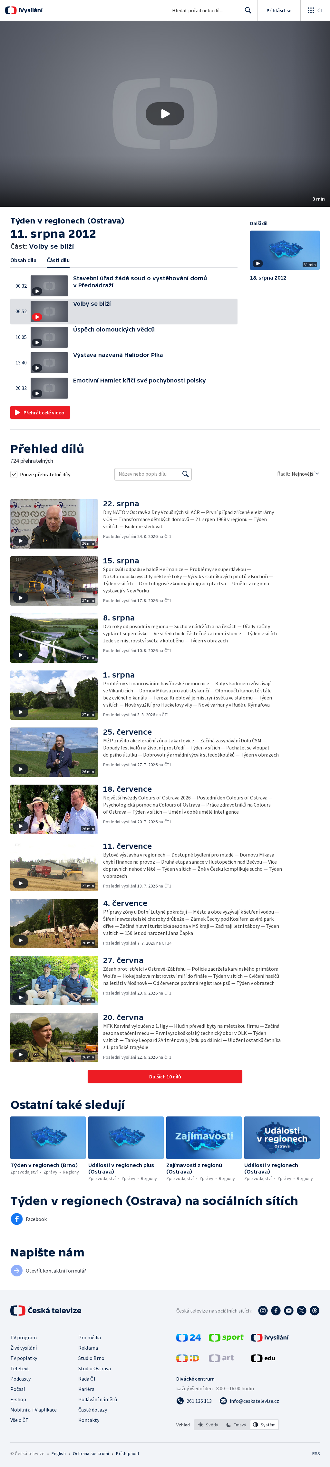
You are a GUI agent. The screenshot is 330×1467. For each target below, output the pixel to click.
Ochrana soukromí (91, 1453)
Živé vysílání (23, 1347)
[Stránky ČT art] (221, 1360)
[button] (165, 114)
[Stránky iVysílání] (270, 1339)
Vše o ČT (19, 1420)
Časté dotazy (92, 1409)
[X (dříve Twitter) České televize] (301, 1310)
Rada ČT (87, 1378)
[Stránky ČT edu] (263, 1360)
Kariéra (86, 1389)
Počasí (17, 1389)
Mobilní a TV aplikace (33, 1409)
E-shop (18, 1399)
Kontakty (88, 1420)
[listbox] (236, 1424)
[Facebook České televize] (276, 1310)
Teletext (19, 1368)
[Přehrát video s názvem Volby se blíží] (165, 113)
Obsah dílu (23, 260)
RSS (316, 1453)
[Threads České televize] (314, 1310)
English (58, 1453)
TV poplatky (23, 1358)
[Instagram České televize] (263, 1310)
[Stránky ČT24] (188, 1339)
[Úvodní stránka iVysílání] (29, 10)
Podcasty (20, 1378)
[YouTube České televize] (289, 1310)
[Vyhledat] (185, 474)
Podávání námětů (97, 1399)
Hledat (248, 10)
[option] (208, 1424)
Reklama (88, 1347)
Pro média (89, 1337)
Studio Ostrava (94, 1368)
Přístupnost (127, 1453)
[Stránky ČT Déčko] (187, 1360)
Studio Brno (91, 1358)
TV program (23, 1337)
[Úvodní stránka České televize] (46, 1310)
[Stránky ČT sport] (226, 1339)
